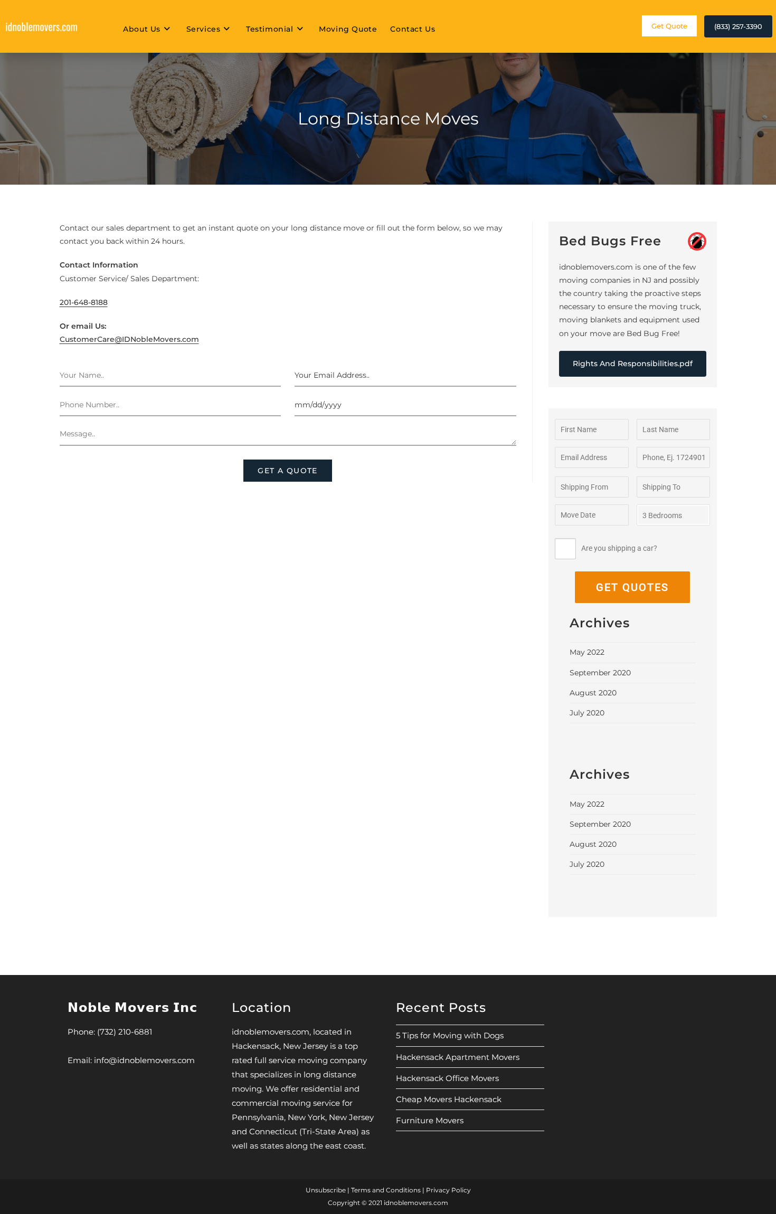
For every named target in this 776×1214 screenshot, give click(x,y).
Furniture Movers (429, 1120)
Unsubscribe (326, 1190)
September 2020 (600, 672)
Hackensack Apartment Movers (457, 1057)
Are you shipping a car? (619, 548)
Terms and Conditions (386, 1190)
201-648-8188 (84, 302)
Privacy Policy (448, 1190)
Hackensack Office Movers (447, 1078)
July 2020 (587, 713)
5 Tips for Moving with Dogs (450, 1035)
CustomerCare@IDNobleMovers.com (129, 339)
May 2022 (587, 652)
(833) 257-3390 (738, 26)
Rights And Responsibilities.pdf (633, 363)
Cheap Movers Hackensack (448, 1099)
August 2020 (593, 692)
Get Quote (669, 26)
